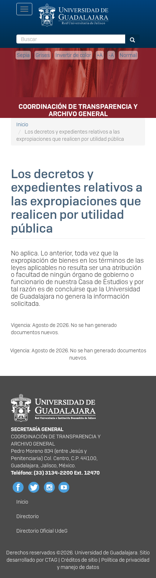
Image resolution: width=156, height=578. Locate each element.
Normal (128, 55)
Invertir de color (73, 55)
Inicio (22, 124)
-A (111, 55)
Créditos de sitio (79, 560)
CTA (49, 560)
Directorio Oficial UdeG (41, 531)
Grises (43, 55)
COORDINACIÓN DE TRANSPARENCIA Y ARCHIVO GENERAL (78, 108)
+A (100, 55)
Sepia (23, 55)
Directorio (27, 516)
